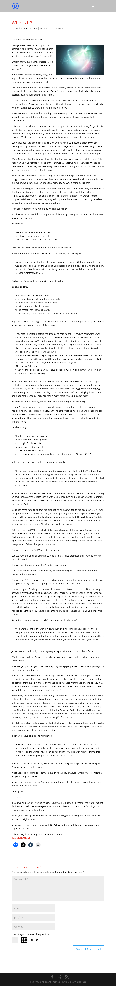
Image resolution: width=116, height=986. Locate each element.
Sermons (44, 28)
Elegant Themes (51, 981)
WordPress (80, 981)
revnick (18, 28)
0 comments (57, 28)
